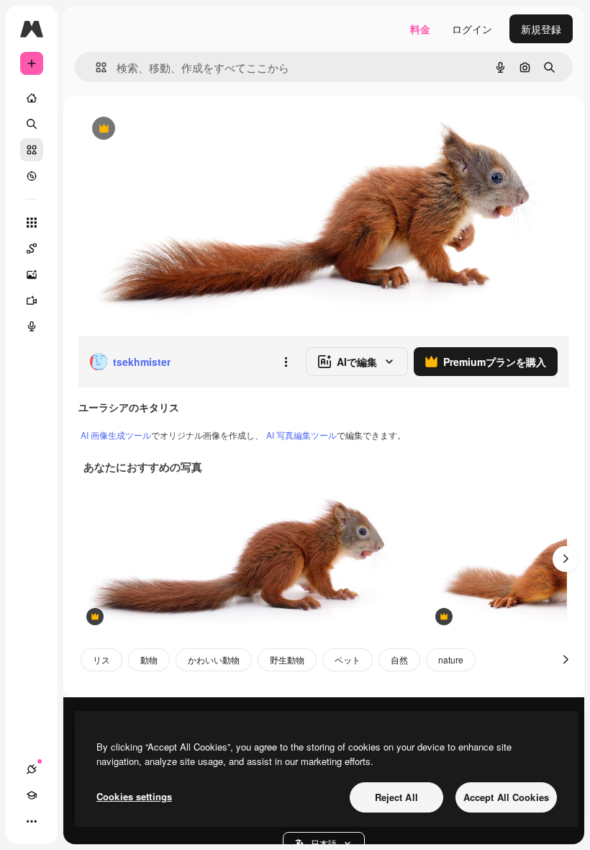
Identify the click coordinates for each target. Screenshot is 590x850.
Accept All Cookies (506, 797)
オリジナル (177, 129)
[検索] (31, 123)
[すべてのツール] (31, 222)
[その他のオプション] (285, 361)
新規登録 (541, 29)
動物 (149, 659)
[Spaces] (31, 248)
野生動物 (287, 659)
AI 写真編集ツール (301, 435)
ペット (347, 659)
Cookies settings (134, 796)
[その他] (31, 821)
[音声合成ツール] (31, 326)
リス (101, 659)
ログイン (472, 29)
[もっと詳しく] (31, 175)
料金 (420, 29)
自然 (399, 659)
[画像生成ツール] (31, 274)
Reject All (396, 797)
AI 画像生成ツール (116, 435)
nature (450, 659)
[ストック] (31, 149)
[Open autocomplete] (95, 67)
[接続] (31, 769)
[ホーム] (31, 97)
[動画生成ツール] (31, 300)
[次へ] (565, 559)
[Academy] (31, 795)
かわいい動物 (214, 659)
